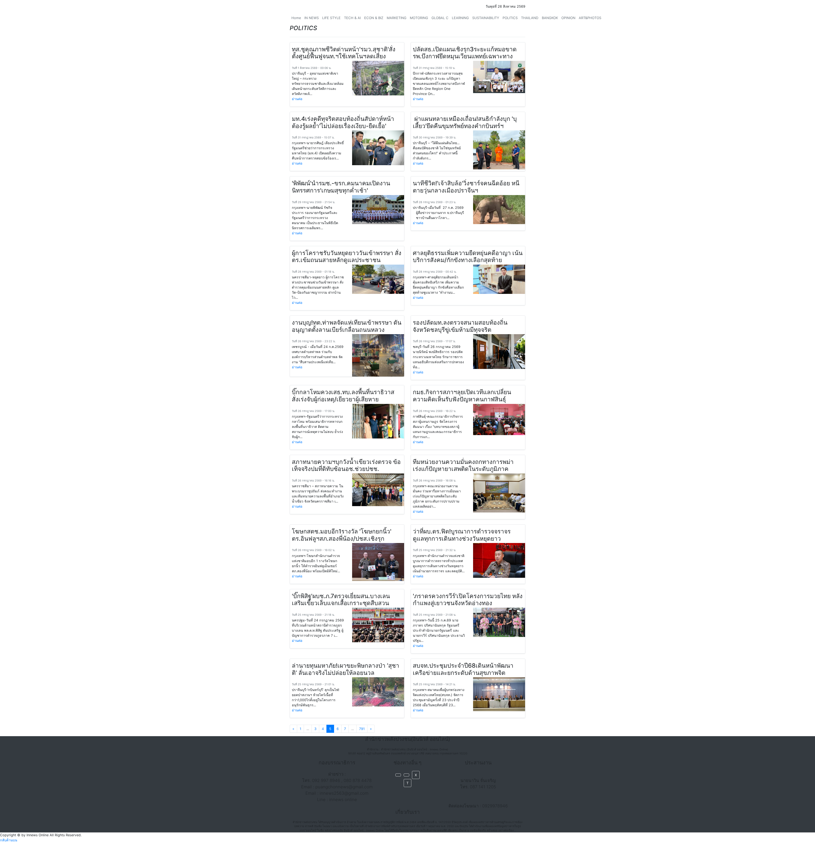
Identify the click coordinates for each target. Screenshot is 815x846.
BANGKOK (550, 18)
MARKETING (396, 18)
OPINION (568, 18)
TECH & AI (352, 18)
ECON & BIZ (373, 18)
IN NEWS (311, 18)
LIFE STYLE (331, 18)
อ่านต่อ (297, 99)
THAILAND (529, 18)
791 (362, 729)
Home (296, 18)
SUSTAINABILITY (485, 18)
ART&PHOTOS (590, 18)
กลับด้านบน (8, 840)
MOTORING (419, 18)
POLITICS (510, 18)
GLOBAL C (439, 18)
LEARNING (460, 18)
